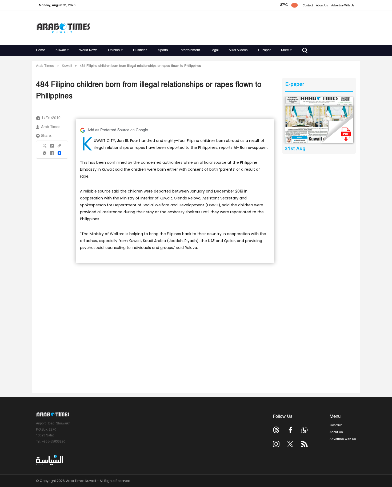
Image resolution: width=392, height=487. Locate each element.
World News (88, 50)
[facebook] (52, 154)
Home (40, 50)
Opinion (114, 50)
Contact (308, 5)
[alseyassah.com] (49, 460)
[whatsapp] (45, 154)
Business (140, 50)
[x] (290, 444)
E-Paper (264, 50)
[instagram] (276, 444)
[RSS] (304, 444)
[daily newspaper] (319, 120)
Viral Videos (238, 50)
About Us (322, 5)
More (285, 50)
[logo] (63, 27)
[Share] (59, 153)
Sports (163, 50)
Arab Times (45, 66)
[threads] (276, 430)
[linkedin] (52, 147)
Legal (214, 50)
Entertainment (189, 50)
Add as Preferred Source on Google (117, 130)
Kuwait (60, 50)
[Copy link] (59, 147)
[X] (45, 147)
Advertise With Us (342, 5)
